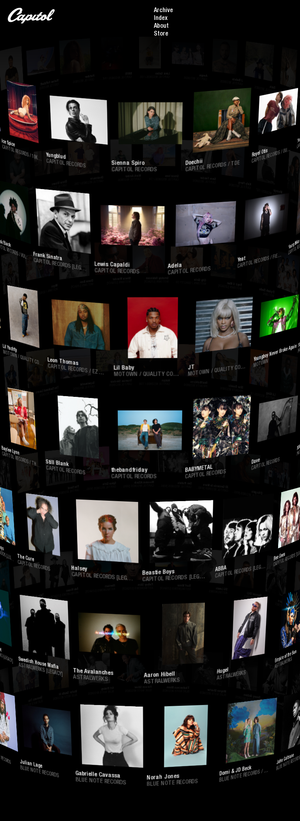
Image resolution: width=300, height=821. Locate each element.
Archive (163, 11)
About (161, 26)
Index (161, 19)
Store (161, 34)
